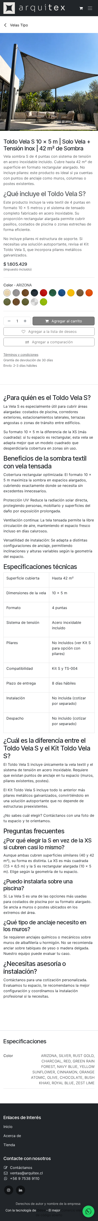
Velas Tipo (18, 25)
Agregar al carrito (66, 321)
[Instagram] (8, 1190)
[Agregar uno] (26, 321)
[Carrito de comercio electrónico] (80, 8)
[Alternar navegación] (90, 8)
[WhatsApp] (88, 1211)
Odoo (41, 1210)
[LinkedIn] (20, 1190)
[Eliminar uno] (8, 321)
